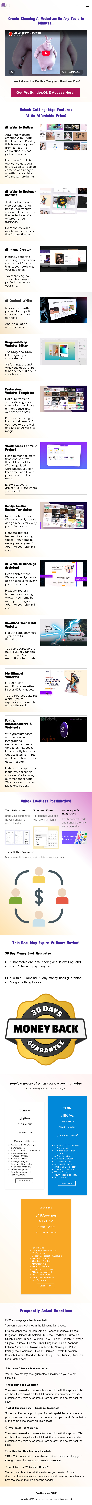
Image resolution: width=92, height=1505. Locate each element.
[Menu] (87, 5)
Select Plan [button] (24, 1180)
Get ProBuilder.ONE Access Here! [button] (45, 92)
